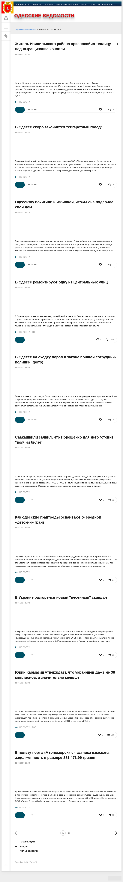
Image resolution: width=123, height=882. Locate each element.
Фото (41, 8)
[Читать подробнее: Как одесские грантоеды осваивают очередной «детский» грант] (20, 580)
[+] (29, 109)
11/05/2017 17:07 (22, 448)
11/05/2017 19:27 (22, 133)
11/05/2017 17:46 (22, 368)
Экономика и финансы (67, 4)
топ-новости (22, 4)
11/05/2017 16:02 (22, 603)
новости (36, 4)
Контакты (52, 8)
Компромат (21, 8)
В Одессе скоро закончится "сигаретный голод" (59, 127)
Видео (33, 8)
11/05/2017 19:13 (22, 213)
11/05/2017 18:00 (22, 288)
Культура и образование (102, 4)
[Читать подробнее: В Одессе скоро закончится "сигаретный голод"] (20, 185)
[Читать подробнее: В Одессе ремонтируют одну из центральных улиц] (20, 340)
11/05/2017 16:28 (22, 528)
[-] (35, 109)
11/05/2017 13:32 (22, 683)
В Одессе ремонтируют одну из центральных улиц (61, 282)
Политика (48, 4)
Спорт (84, 4)
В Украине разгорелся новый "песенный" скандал (61, 597)
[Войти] (6, 18)
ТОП (34, 332)
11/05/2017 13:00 (22, 763)
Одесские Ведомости (25, 29)
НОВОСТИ (24, 102)
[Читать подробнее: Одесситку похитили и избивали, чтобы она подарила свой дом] (20, 265)
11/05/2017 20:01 (22, 54)
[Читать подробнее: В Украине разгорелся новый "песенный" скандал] (20, 655)
